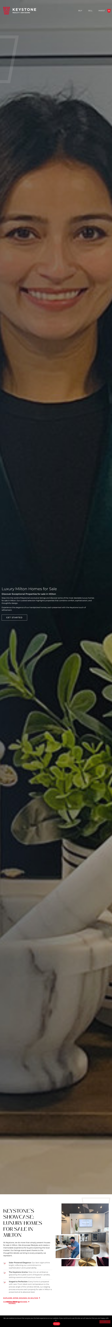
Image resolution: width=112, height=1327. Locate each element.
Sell (90, 11)
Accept (56, 1324)
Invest (101, 11)
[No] (104, 1321)
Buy (80, 11)
